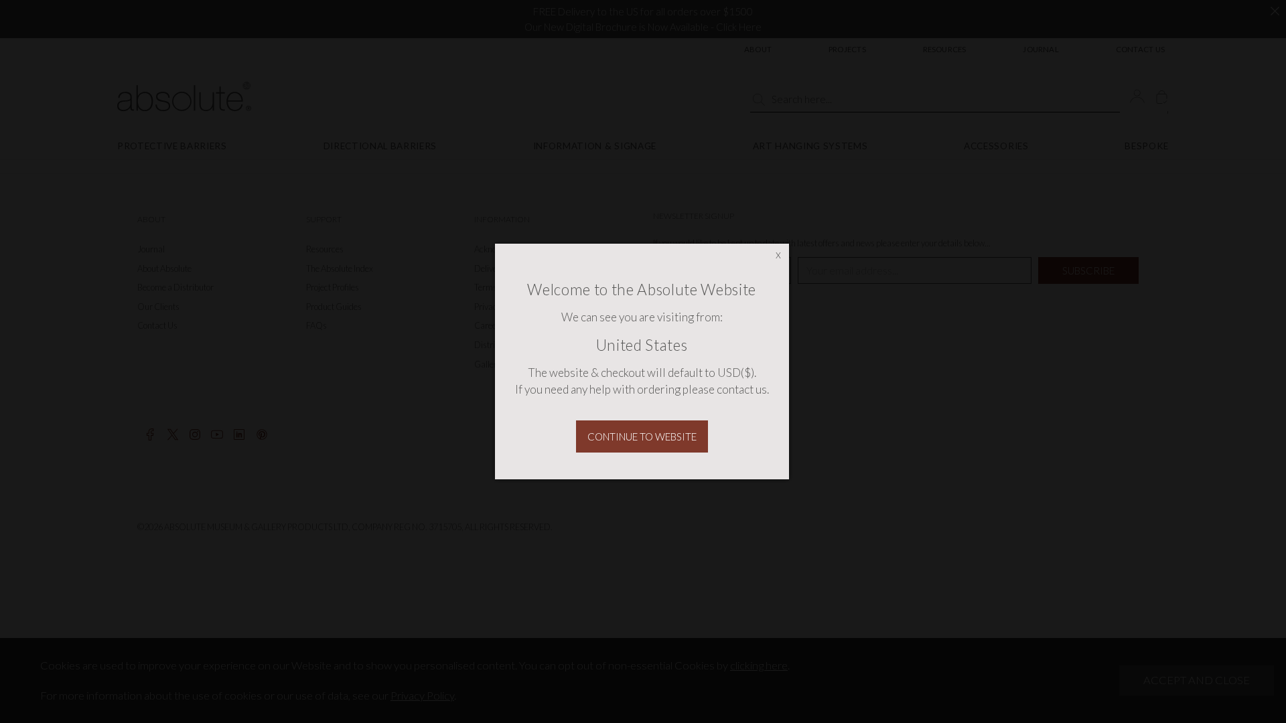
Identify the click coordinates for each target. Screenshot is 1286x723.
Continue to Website (642, 436)
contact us (742, 389)
